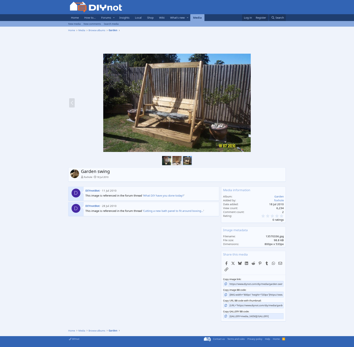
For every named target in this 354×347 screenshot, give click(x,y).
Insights (124, 17)
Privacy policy (254, 339)
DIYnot (75, 339)
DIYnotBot (92, 190)
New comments (92, 23)
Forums (106, 17)
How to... (90, 17)
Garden (279, 196)
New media (74, 23)
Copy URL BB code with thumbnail (242, 300)
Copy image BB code (234, 290)
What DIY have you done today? (163, 195)
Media (197, 17)
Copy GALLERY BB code (236, 311)
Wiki (162, 17)
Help (267, 339)
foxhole (88, 177)
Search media (111, 23)
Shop (150, 17)
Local (138, 17)
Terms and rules (236, 339)
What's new (177, 17)
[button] (114, 17)
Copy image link (232, 279)
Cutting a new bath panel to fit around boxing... (173, 211)
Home (75, 17)
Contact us (219, 339)
